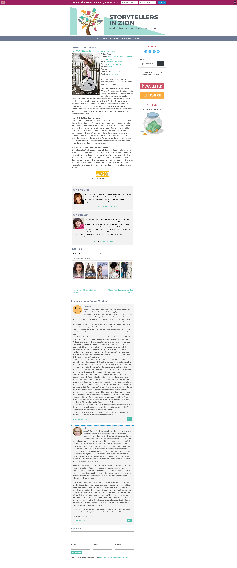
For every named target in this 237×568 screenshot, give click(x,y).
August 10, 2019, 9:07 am (80, 520)
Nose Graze (163, 567)
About (116, 38)
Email (95, 545)
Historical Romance (114, 64)
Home (98, 38)
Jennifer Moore (106, 59)
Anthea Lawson (112, 57)
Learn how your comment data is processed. (115, 557)
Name (74, 545)
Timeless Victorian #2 (114, 62)
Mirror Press (113, 74)
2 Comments (90, 50)
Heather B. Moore (125, 57)
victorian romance (110, 51)
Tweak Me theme (153, 567)
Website (101, 206)
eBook (109, 67)
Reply (129, 419)
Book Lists (106, 38)
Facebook (108, 206)
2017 (77, 51)
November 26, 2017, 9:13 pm (81, 419)
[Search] (160, 63)
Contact (138, 38)
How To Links (126, 38)
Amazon (116, 206)
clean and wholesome (87, 51)
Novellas (99, 51)
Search (142, 59)
